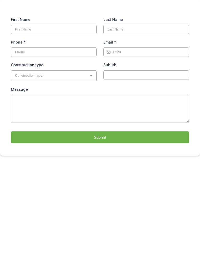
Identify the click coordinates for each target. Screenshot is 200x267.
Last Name (113, 19)
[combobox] (54, 75)
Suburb (109, 65)
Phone (18, 42)
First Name (20, 19)
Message (19, 89)
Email (109, 42)
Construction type (27, 65)
